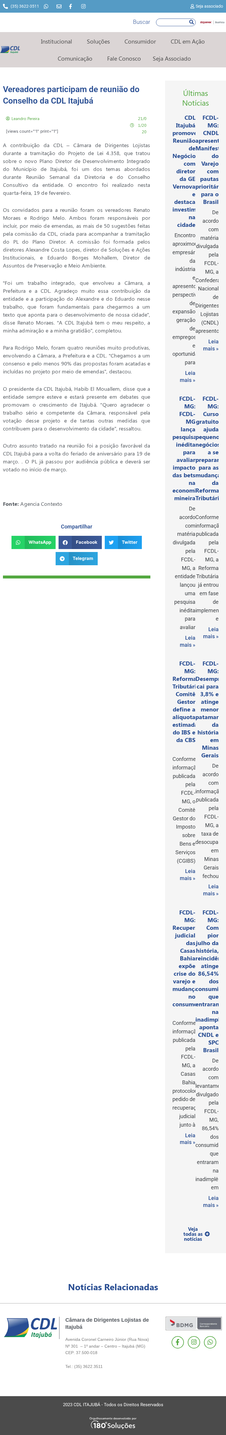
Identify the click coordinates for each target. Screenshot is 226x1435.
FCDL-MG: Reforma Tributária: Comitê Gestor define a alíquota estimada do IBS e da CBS (186, 701)
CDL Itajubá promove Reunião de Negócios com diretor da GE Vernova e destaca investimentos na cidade (192, 170)
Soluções (98, 41)
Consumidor (140, 41)
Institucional (56, 41)
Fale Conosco (124, 58)
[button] (33, 542)
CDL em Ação (188, 41)
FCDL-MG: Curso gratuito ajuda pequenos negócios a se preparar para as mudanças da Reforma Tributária (209, 448)
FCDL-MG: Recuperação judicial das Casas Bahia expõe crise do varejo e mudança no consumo (190, 958)
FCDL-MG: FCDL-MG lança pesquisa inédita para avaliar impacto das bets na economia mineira (186, 448)
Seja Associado (172, 58)
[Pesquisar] (191, 22)
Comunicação (75, 58)
